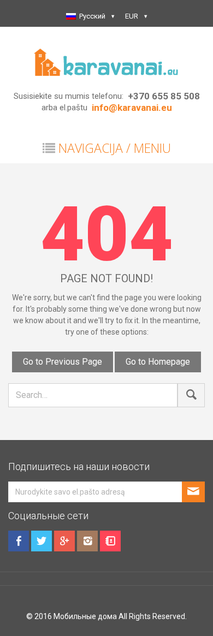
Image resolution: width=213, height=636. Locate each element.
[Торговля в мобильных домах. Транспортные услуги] (106, 61)
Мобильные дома (85, 616)
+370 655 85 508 (164, 96)
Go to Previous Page (62, 361)
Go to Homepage (158, 361)
